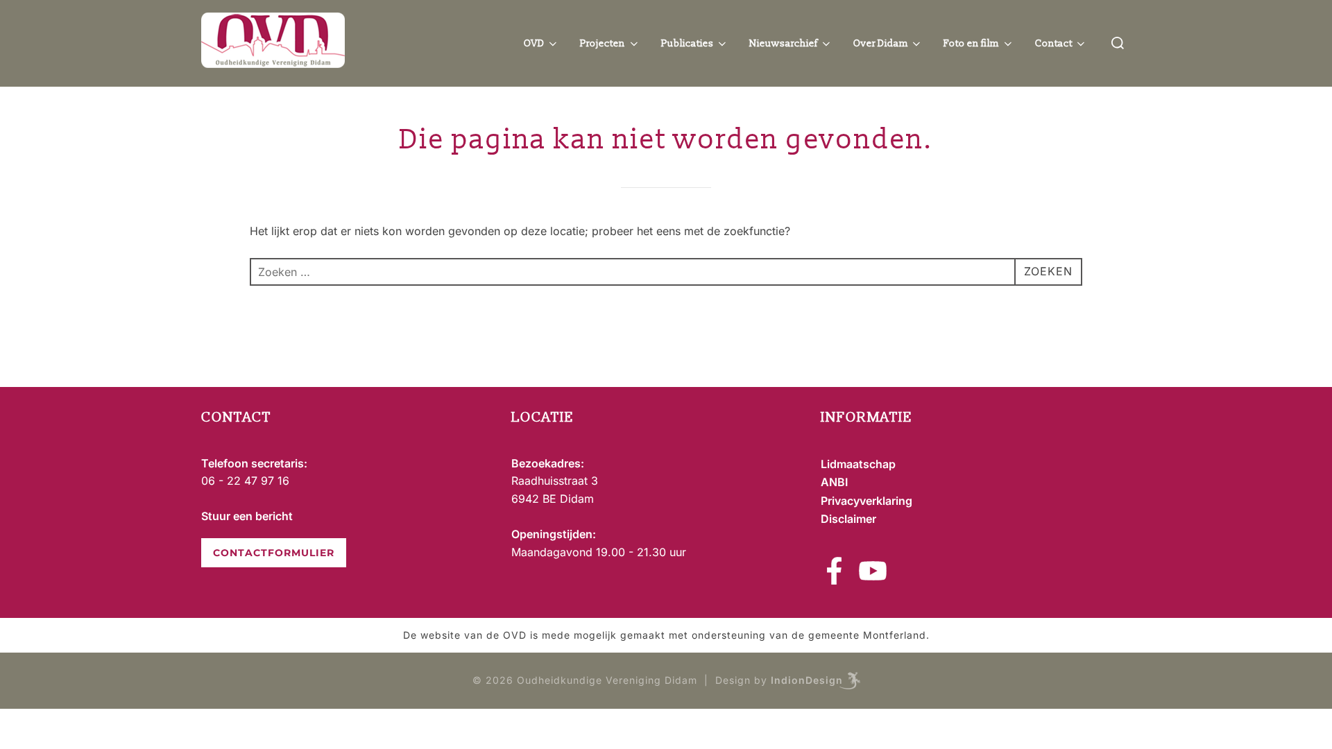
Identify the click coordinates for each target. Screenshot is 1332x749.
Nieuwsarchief (783, 43)
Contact (1054, 43)
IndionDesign (807, 680)
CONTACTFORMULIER (273, 552)
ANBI (834, 482)
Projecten (602, 43)
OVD (534, 43)
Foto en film (971, 43)
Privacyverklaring (866, 501)
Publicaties (687, 43)
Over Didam (880, 43)
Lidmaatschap (858, 464)
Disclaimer (848, 519)
